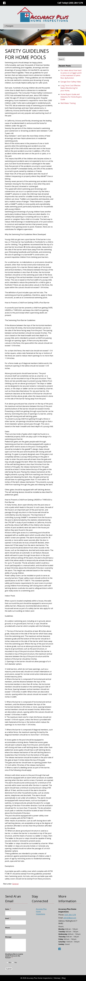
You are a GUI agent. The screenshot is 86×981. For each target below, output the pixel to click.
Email (7, 918)
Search (61, 59)
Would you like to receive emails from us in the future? (14, 956)
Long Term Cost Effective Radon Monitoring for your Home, (70, 88)
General (15, 884)
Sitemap (57, 978)
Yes (15, 962)
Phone (7, 928)
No (10, 962)
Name (8, 909)
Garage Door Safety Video (71, 82)
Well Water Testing (68, 103)
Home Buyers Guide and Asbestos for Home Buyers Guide (71, 97)
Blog (64, 978)
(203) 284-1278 (76, 2)
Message (8, 937)
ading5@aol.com (69, 918)
